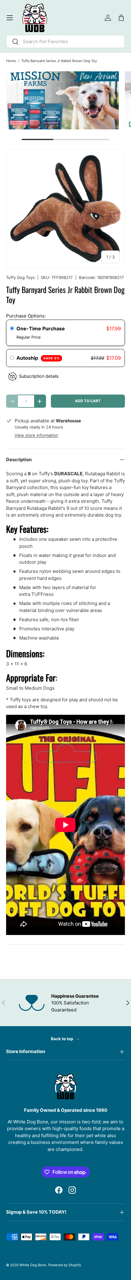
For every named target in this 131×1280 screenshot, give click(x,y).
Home (11, 61)
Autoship (38, 358)
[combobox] (65, 41)
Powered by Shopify (64, 1265)
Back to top (62, 1038)
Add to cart (88, 401)
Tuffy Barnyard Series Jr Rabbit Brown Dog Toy (59, 61)
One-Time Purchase (40, 328)
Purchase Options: (26, 316)
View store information (36, 435)
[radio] (12, 329)
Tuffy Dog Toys (20, 277)
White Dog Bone (32, 1265)
